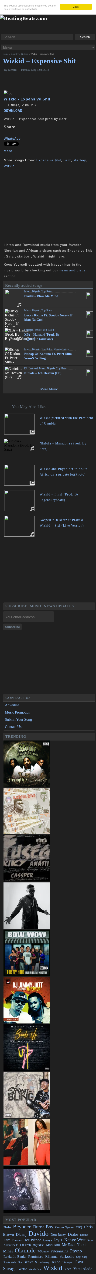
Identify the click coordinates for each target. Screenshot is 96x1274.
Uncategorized (61, 348)
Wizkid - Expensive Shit (27, 99)
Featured (29, 329)
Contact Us (13, 727)
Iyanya (47, 1240)
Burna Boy (43, 1226)
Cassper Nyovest (64, 1227)
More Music (49, 389)
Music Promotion (17, 712)
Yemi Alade (82, 1269)
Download (13, 111)
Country (15, 54)
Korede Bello (10, 1245)
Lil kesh (25, 1245)
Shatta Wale (9, 1262)
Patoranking (59, 1251)
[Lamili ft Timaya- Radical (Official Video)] (26, 1211)
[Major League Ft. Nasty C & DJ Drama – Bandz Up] (26, 1069)
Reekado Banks (14, 1256)
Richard (12, 69)
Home (5, 54)
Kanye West (75, 1239)
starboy (79, 160)
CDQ (79, 1227)
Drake (73, 1234)
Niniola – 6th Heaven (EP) (43, 373)
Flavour (17, 1240)
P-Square (43, 1251)
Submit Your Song (18, 719)
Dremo (84, 1234)
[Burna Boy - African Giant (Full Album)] (26, 833)
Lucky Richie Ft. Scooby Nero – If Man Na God (48, 318)
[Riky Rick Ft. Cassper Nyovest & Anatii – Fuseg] (26, 880)
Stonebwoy (42, 1262)
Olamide (25, 1250)
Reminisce (35, 1256)
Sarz (67, 160)
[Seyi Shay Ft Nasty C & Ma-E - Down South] (26, 1164)
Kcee (90, 1240)
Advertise (12, 705)
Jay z (58, 1240)
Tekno (55, 1262)
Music (27, 291)
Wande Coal (35, 1269)
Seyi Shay (81, 1256)
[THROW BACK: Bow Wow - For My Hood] (26, 975)
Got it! (76, 6)
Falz (6, 1240)
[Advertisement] (43, 204)
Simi (20, 1262)
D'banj (21, 1234)
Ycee (68, 1269)
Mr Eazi (68, 1244)
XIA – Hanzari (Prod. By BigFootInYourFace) (41, 337)
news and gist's (72, 270)
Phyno (76, 1250)
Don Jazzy (58, 1234)
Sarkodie (66, 1256)
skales (28, 1262)
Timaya (67, 1262)
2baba (7, 1227)
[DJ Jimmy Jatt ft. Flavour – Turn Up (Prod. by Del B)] (26, 1022)
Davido (38, 1233)
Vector (22, 1269)
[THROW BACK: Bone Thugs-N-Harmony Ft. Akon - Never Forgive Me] (26, 786)
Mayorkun (38, 1245)
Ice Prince (33, 1240)
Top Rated (46, 291)
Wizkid (9, 166)
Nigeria (24, 54)
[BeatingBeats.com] (23, 18)
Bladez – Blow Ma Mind (41, 296)
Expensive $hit (48, 160)
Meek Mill (53, 1245)
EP (25, 368)
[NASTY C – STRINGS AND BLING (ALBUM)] (26, 1117)
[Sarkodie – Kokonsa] (26, 928)
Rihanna (51, 1256)
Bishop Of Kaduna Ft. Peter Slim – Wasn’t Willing (49, 356)
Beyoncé (22, 1226)
